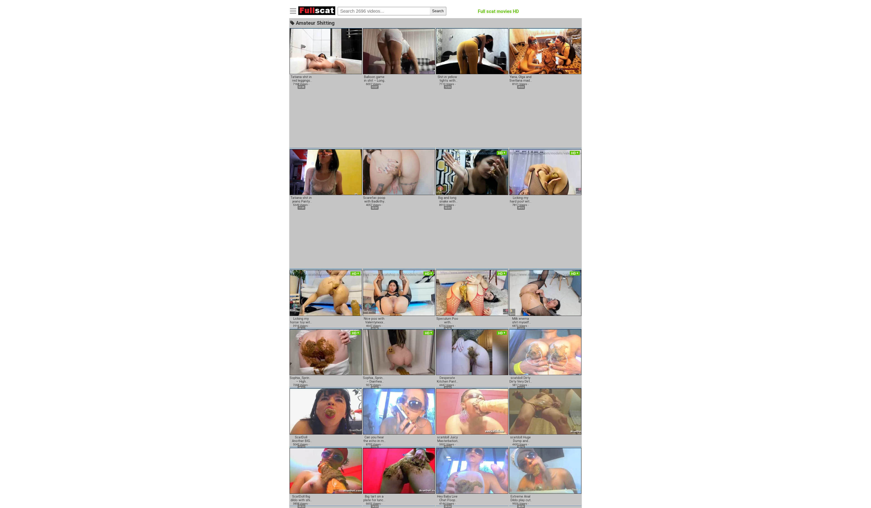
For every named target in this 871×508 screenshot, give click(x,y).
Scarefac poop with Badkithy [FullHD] (374, 199)
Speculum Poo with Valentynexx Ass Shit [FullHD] (447, 320)
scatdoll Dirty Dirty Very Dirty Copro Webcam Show (520, 379)
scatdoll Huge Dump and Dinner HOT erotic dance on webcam (520, 439)
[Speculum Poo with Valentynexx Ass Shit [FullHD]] (472, 293)
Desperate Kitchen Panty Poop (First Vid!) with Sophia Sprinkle (447, 379)
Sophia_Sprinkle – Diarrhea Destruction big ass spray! (374, 379)
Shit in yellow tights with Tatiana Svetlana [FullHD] (447, 79)
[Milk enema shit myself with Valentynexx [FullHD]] (545, 293)
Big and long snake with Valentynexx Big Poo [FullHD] (447, 199)
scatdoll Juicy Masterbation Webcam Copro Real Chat (447, 439)
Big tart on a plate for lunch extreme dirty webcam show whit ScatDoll (374, 498)
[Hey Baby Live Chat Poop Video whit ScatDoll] (472, 470)
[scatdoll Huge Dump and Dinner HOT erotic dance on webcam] (545, 411)
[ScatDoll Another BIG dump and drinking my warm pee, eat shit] (326, 411)
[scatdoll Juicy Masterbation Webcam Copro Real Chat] (472, 411)
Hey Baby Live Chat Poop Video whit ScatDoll (447, 498)
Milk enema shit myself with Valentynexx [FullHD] (520, 320)
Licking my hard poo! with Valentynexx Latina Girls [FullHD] (520, 199)
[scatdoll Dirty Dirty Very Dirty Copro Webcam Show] (545, 352)
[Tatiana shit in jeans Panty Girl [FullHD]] (326, 172)
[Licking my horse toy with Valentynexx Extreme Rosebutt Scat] (326, 293)
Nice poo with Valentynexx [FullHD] (374, 320)
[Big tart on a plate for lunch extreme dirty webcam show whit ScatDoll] (399, 470)
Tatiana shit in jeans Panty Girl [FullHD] (301, 199)
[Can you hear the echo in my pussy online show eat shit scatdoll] (399, 411)
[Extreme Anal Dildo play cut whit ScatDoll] (545, 470)
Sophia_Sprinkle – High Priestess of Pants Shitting (301, 379)
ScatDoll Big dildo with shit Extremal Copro (301, 498)
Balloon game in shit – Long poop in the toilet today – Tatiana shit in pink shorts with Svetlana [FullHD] (374, 79)
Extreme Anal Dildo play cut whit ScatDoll (521, 498)
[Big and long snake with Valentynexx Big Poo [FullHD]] (472, 172)
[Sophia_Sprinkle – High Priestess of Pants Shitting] (326, 352)
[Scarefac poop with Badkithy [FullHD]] (399, 172)
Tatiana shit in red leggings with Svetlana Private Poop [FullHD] (301, 79)
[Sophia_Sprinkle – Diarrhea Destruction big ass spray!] (399, 352)
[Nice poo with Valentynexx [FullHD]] (399, 293)
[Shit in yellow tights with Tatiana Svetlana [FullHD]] (472, 51)
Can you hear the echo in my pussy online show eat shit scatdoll (374, 439)
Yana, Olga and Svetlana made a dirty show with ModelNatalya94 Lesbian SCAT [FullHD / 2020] (520, 79)
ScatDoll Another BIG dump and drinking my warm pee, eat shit (301, 439)
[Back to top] (858, 495)
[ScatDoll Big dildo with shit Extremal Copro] (326, 470)
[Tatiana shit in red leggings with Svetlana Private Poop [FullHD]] (326, 51)
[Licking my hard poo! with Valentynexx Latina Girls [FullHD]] (545, 172)
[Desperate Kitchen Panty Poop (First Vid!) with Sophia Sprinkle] (472, 352)
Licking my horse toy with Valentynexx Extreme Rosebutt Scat (301, 320)
